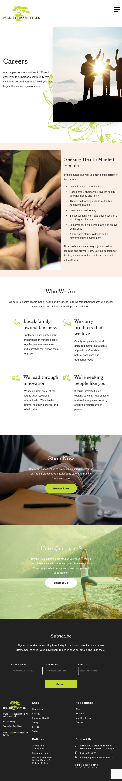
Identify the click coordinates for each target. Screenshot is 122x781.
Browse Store (61, 488)
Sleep (35, 722)
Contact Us (61, 582)
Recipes (80, 713)
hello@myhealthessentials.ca (97, 757)
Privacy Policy (9, 721)
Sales (35, 731)
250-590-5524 (88, 753)
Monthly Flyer (83, 718)
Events (79, 722)
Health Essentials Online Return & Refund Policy (42, 760)
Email (82, 664)
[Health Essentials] (21, 20)
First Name (19, 664)
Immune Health (41, 718)
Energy (36, 713)
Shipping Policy (41, 753)
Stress (35, 727)
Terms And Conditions (12, 726)
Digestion (37, 709)
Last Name (52, 664)
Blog (78, 709)
